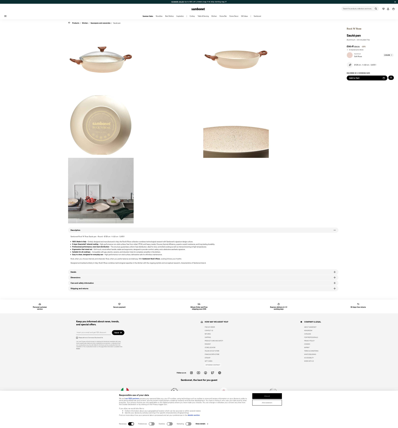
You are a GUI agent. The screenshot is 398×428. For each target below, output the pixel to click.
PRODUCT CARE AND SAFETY (214, 341)
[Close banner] (395, 2)
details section (194, 415)
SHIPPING (208, 337)
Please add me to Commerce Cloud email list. (91, 337)
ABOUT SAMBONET (310, 327)
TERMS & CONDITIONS (311, 351)
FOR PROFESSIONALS (311, 337)
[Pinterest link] (219, 372)
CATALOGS (307, 334)
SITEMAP (207, 358)
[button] (159, 16)
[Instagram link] (191, 372)
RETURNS (208, 334)
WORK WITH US (309, 361)
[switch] (152, 424)
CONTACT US (209, 330)
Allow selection (267, 403)
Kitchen (85, 23)
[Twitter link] (212, 372)
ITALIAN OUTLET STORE (212, 351)
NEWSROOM (308, 330)
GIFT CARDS (208, 361)
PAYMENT (208, 344)
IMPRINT (306, 347)
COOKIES (307, 344)
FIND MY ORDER (210, 327)
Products (75, 23)
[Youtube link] (198, 372)
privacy (78, 348)
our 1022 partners (132, 398)
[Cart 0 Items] (393, 9)
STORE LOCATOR (210, 347)
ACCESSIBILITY (309, 358)
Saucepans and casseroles (100, 23)
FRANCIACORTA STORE (212, 354)
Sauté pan (117, 23)
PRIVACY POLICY (309, 341)
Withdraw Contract (213, 365)
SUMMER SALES (177, 2)
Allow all (267, 396)
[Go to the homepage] (198, 9)
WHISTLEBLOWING (310, 354)
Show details (200, 424)
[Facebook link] (205, 372)
